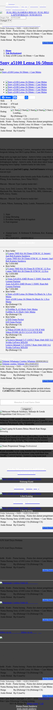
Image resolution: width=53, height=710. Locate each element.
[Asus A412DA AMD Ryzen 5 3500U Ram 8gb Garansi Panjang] (29, 281)
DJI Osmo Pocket (13, 322)
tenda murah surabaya (26, 708)
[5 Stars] (47, 110)
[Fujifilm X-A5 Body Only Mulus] (22, 309)
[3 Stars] (31, 110)
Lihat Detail (47, 43)
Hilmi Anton (32, 703)
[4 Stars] (39, 110)
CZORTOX (44, 698)
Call (41, 703)
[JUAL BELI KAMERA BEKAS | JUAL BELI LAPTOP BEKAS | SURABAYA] (26, 15)
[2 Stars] (22, 110)
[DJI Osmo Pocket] (15, 319)
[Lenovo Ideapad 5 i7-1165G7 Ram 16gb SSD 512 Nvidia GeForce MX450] (29, 342)
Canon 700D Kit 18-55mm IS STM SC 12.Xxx (27, 271)
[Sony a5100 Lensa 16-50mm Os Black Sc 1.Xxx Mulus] (29, 296)
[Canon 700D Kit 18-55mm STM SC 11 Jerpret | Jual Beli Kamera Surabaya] (29, 256)
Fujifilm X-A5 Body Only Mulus (20, 312)
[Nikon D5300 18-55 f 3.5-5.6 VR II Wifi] (25, 329)
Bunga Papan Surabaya (26, 706)
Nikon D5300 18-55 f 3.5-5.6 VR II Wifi (24, 332)
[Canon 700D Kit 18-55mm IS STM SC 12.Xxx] (28, 268)
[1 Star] (14, 110)
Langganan (26, 409)
